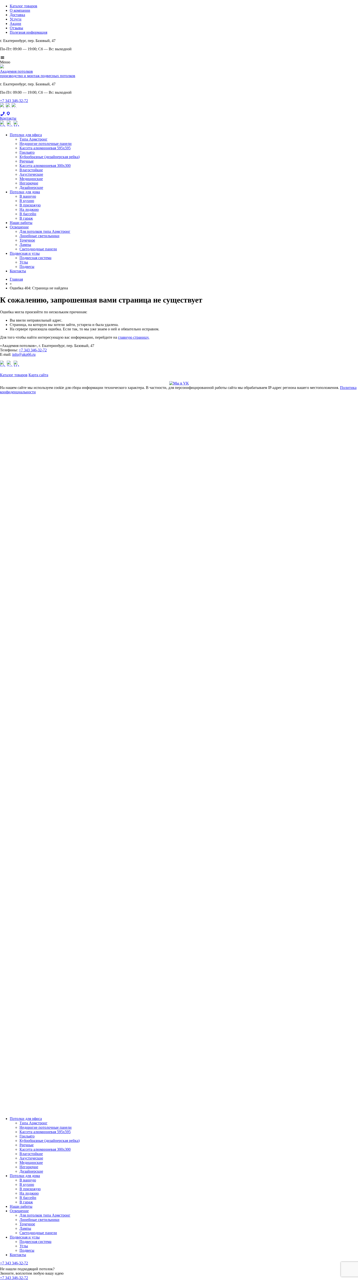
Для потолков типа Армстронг (44, 231)
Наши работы (21, 223)
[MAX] (14, 109)
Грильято (27, 152)
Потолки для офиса (26, 135)
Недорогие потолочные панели (45, 144)
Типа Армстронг (33, 139)
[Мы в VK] (179, 383)
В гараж (26, 218)
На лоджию (29, 209)
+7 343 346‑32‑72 (14, 101)
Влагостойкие (31, 170)
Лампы (25, 245)
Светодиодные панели (38, 249)
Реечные (26, 161)
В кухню (26, 201)
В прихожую (30, 205)
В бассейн (27, 214)
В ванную (27, 196)
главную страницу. (133, 337)
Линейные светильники (39, 236)
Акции (15, 23)
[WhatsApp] (2, 109)
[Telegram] (8, 109)
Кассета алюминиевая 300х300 (45, 165)
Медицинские (31, 179)
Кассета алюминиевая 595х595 (45, 148)
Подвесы (26, 266)
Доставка (17, 15)
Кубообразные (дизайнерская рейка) (49, 157)
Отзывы (16, 28)
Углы (23, 262)
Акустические (31, 174)
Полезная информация (28, 32)
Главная (16, 279)
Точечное (27, 240)
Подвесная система (35, 258)
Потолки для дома (25, 192)
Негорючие (28, 183)
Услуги (15, 19)
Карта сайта (38, 375)
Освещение (19, 227)
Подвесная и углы (25, 253)
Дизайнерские (31, 187)
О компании (20, 10)
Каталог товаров (23, 6)
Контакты (18, 271)
